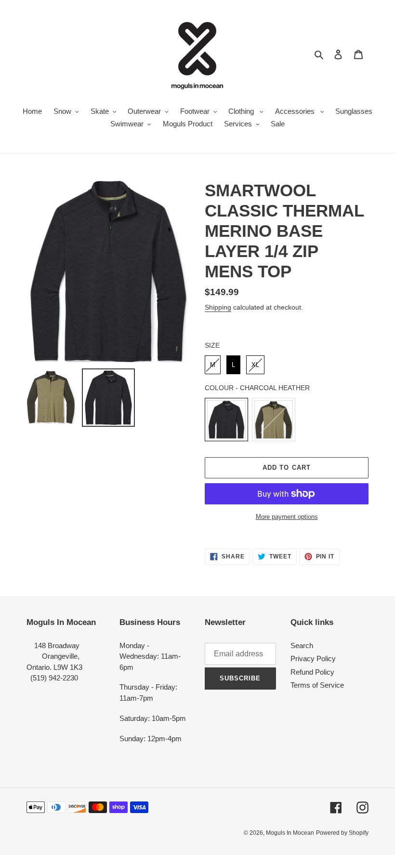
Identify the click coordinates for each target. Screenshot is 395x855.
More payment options (287, 516)
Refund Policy (312, 672)
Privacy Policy (313, 658)
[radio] (213, 365)
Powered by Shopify (342, 832)
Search (301, 645)
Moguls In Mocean (290, 832)
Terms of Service (317, 685)
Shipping (218, 307)
